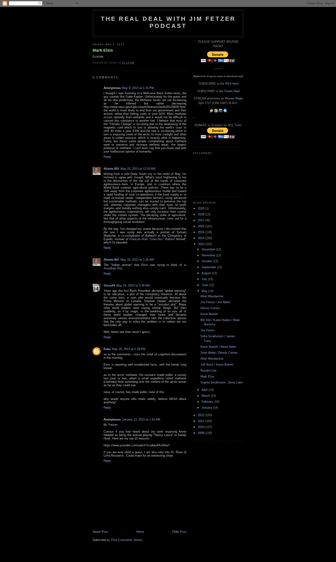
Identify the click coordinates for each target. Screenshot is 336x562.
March (206, 395)
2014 (201, 238)
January (207, 407)
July (205, 279)
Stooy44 (109, 285)
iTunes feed (232, 91)
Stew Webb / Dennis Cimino (218, 352)
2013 (201, 244)
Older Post (179, 531)
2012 (201, 415)
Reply (107, 156)
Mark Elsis (103, 50)
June (205, 285)
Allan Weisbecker (212, 296)
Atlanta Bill (111, 168)
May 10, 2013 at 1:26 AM (137, 259)
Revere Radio (234, 98)
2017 (201, 220)
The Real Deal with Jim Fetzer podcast (168, 22)
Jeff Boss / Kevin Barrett (216, 364)
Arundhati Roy (113, 268)
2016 (201, 226)
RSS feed (231, 83)
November (209, 255)
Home (140, 531)
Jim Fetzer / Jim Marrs (215, 302)
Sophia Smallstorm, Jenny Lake (221, 382)
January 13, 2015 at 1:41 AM (141, 419)
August (207, 273)
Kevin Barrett (209, 314)
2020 (201, 208)
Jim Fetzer (207, 330)
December (209, 249)
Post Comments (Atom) (126, 540)
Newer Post (100, 531)
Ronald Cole (208, 370)
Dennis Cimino (210, 308)
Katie (107, 349)
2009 (201, 433)
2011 (201, 421)
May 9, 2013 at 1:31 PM (138, 88)
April (205, 389)
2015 (201, 232)
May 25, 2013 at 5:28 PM (128, 349)
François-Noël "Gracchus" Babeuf (152, 239)
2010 (201, 427)
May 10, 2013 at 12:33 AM (137, 168)
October (207, 261)
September (209, 267)
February (208, 401)
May (205, 291)
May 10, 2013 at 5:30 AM (133, 285)
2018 (201, 214)
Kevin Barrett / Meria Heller (218, 346)
